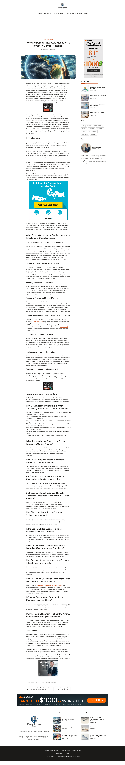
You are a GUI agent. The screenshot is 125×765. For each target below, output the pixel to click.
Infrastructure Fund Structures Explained (97, 88)
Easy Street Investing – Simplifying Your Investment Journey (60, 756)
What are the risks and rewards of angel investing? (70, 736)
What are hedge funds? (68, 719)
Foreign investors (45, 682)
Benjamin (53, 49)
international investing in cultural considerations (49, 585)
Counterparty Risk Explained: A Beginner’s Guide (98, 96)
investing (84, 128)
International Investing (48, 39)
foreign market (64, 326)
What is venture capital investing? (67, 727)
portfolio (84, 131)
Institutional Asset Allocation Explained (97, 727)
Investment (53, 682)
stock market (85, 134)
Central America (30, 682)
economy (38, 682)
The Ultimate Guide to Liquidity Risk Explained (97, 104)
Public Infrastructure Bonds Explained (97, 113)
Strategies (93, 134)
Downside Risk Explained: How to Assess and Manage (98, 736)
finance (89, 125)
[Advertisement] (62, 25)
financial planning (97, 125)
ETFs (83, 125)
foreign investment (37, 321)
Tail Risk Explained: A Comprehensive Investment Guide (97, 719)
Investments (99, 128)
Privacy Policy (62, 762)
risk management (92, 131)
